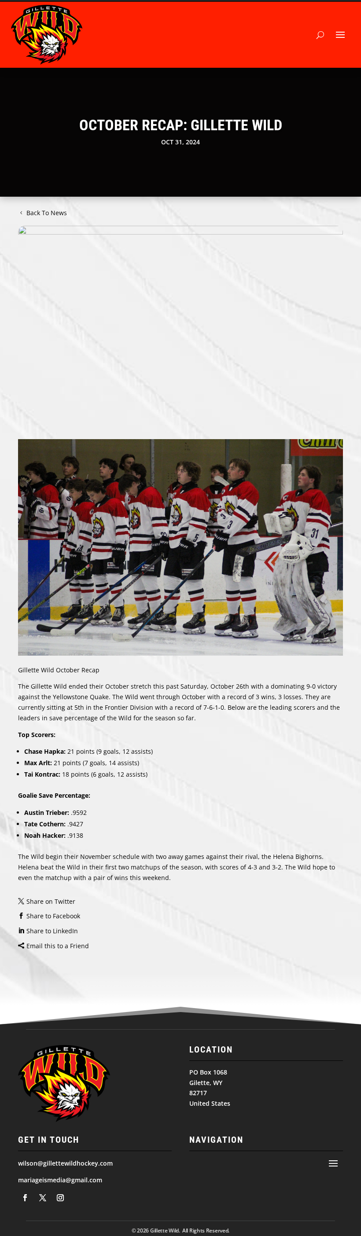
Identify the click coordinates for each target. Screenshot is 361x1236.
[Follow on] (25, 1198)
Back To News (46, 213)
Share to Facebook (53, 916)
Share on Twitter (50, 901)
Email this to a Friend (57, 946)
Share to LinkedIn (52, 931)
